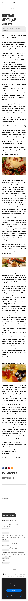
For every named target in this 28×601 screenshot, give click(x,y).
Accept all (14, 590)
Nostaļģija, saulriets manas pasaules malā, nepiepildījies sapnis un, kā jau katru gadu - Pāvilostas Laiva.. (13, 554)
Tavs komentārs (6, 498)
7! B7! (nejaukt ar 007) (7, 561)
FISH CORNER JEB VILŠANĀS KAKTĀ (12, 531)
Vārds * (4, 483)
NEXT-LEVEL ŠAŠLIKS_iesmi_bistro (11, 548)
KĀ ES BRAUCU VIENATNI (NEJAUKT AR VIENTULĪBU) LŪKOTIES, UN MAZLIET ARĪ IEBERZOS (13, 537)
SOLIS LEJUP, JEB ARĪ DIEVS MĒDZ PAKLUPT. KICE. (11, 525)
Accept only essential (14, 595)
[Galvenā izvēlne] (2, 2)
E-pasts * (4, 491)
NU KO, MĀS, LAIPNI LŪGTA (9, 543)
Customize (16, 585)
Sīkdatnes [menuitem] (14, 570)
